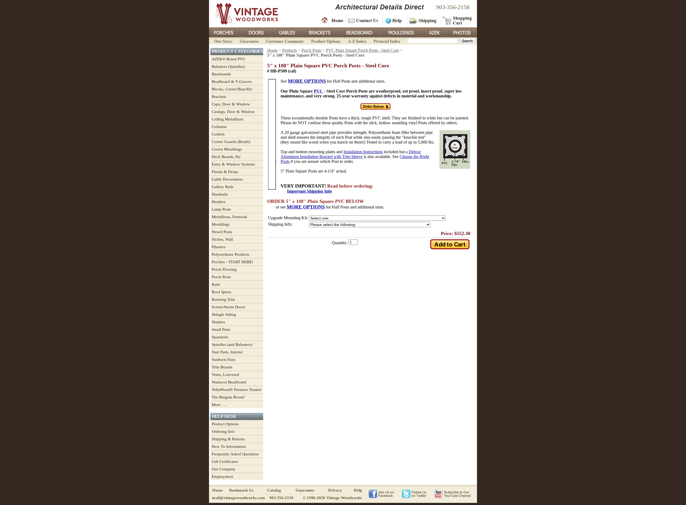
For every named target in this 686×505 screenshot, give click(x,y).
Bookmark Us (241, 490)
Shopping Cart (457, 20)
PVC (318, 91)
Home (332, 20)
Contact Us (364, 20)
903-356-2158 (452, 7)
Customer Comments (285, 40)
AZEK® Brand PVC (228, 59)
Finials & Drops (225, 172)
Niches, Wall (222, 239)
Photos (462, 32)
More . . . (219, 404)
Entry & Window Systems (233, 164)
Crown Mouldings (227, 149)
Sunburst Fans (223, 359)
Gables (286, 32)
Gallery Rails (222, 187)
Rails (216, 284)
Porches (225, 32)
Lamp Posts (221, 209)
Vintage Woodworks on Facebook (381, 493)
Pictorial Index (386, 40)
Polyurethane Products (230, 254)
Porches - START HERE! (232, 262)
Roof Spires (221, 292)
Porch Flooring (224, 269)
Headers (218, 202)
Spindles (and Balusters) (232, 344)
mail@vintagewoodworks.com (238, 498)
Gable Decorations (227, 179)
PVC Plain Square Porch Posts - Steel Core (362, 50)
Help (394, 20)
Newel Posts (222, 232)
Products (289, 50)
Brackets (319, 32)
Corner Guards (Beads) (231, 142)
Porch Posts (221, 277)
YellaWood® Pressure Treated (236, 389)
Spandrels (220, 337)
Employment (222, 476)
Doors (256, 32)
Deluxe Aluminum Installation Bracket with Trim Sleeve (351, 154)
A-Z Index (357, 40)
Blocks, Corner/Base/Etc (232, 89)
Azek (433, 32)
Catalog (274, 490)
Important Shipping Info (309, 191)
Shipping (423, 20)
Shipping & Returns (228, 439)
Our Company (224, 469)
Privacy (335, 490)
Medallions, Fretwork (229, 217)
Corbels (218, 134)
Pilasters (218, 247)
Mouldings (400, 32)
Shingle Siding (224, 314)
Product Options (325, 40)
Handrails (220, 194)
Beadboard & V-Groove (232, 81)
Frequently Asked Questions (235, 454)
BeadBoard (359, 32)
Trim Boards (222, 367)
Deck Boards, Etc (226, 157)
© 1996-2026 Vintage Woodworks (332, 498)
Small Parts (221, 329)
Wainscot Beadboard (229, 382)
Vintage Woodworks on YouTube (452, 493)
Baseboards (221, 74)
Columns (219, 127)
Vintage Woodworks (242, 13)
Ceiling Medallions (227, 119)
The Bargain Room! (228, 397)
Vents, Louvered (225, 374)
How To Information (229, 446)
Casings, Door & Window (233, 111)
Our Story (222, 40)
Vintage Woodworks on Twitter (415, 493)
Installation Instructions (363, 151)
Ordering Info (223, 431)
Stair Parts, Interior (227, 352)
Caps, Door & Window (231, 104)
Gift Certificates (225, 461)
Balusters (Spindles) (228, 66)
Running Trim (223, 299)
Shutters (218, 322)
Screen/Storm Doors (228, 307)
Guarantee (249, 40)
